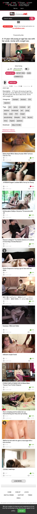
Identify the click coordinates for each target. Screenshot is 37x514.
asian (11, 114)
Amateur (23, 99)
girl (29, 107)
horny (5, 121)
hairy (5, 114)
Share (29, 73)
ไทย (16, 4)
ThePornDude (13, 5)
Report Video (20, 73)
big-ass (30, 117)
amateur (6, 110)
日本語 (14, 2)
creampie (22, 107)
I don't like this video (11, 69)
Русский (9, 4)
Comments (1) (18, 76)
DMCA (18, 498)
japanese (19, 121)
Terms (30, 495)
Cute (23, 117)
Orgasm (12, 121)
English (30, 2)
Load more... (18, 481)
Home (9, 492)
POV (29, 99)
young (27, 110)
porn (10, 107)
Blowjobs (17, 117)
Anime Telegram (24, 5)
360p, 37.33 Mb (16, 125)
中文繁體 (6, 2)
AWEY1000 (13, 82)
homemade (15, 110)
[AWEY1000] (5, 82)
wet (22, 110)
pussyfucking (8, 117)
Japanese (7, 103)
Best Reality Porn (24, 4)
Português (22, 2)
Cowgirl (22, 114)
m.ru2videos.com (18, 28)
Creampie (15, 99)
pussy (15, 107)
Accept (22, 511)
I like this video (8, 69)
